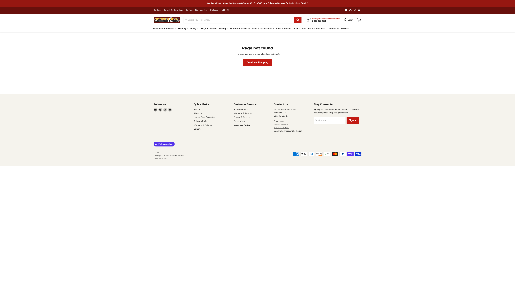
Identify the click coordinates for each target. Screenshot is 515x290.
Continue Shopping (257, 62)
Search (197, 109)
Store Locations (201, 10)
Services (189, 10)
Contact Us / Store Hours (173, 10)
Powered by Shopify (161, 158)
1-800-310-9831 (281, 127)
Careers (197, 129)
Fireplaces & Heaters (163, 28)
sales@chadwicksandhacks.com (288, 131)
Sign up (353, 120)
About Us (198, 113)
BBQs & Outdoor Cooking (213, 28)
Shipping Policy (201, 121)
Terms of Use (239, 121)
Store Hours (279, 121)
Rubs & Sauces (283, 28)
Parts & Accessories (262, 28)
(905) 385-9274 (281, 124)
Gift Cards (214, 10)
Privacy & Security (242, 117)
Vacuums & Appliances (314, 28)
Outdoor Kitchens (239, 28)
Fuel (296, 28)
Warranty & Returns (203, 125)
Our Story (157, 10)
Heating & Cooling (187, 28)
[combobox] (239, 20)
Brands (333, 28)
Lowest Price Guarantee (204, 117)
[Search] (297, 20)
